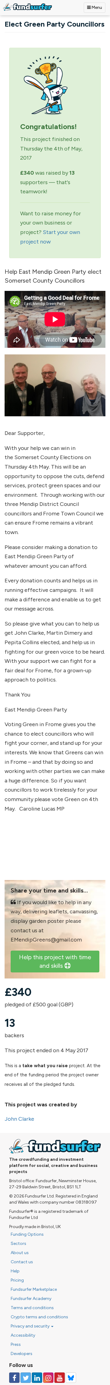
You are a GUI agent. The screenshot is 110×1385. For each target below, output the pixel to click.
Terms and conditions (32, 1307)
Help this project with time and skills (55, 961)
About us (20, 1252)
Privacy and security (30, 1326)
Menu (96, 7)
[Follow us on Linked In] (37, 1377)
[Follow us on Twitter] (25, 1377)
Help (15, 1271)
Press (16, 1344)
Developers (21, 1353)
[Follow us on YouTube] (59, 1377)
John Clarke (19, 1119)
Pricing (17, 1280)
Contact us (22, 1261)
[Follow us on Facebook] (14, 1377)
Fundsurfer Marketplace (34, 1289)
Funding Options (27, 1234)
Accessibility (23, 1335)
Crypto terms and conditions (39, 1317)
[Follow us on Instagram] (48, 1377)
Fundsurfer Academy (31, 1298)
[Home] (27, 7)
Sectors (18, 1243)
